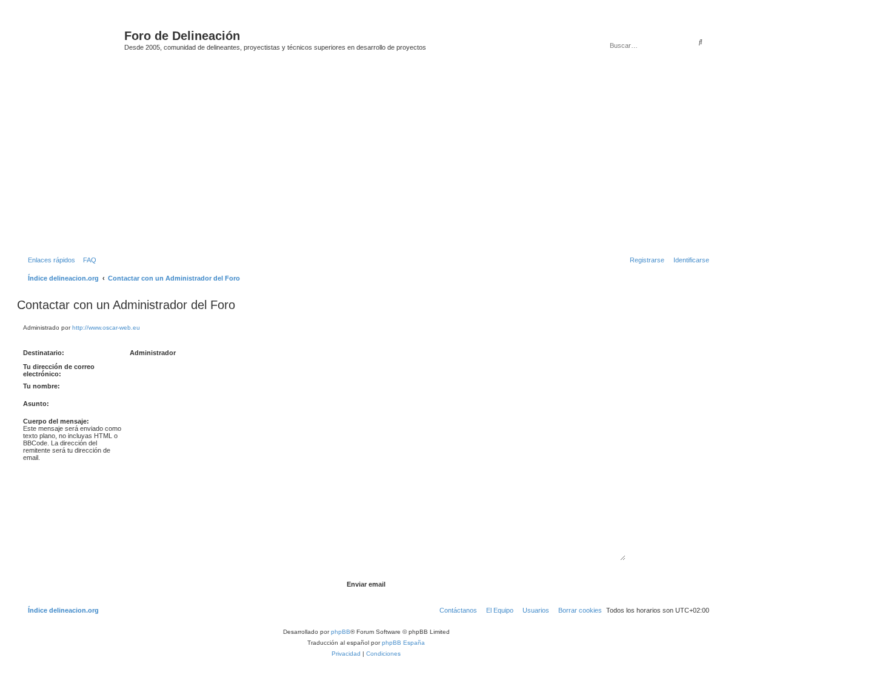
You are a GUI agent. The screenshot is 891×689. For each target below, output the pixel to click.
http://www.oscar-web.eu (106, 327)
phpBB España (403, 642)
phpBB (340, 631)
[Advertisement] (383, 153)
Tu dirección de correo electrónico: (59, 370)
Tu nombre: (41, 386)
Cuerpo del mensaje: (56, 421)
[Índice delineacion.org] (72, 39)
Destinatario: (43, 352)
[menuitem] (87, 260)
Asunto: (36, 403)
